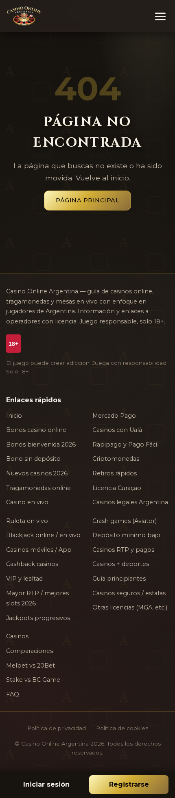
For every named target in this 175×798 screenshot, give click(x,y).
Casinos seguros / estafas (129, 593)
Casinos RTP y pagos (123, 549)
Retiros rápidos (114, 473)
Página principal (87, 200)
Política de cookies (122, 728)
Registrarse (129, 784)
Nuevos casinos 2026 (37, 473)
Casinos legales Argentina (130, 502)
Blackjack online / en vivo (43, 535)
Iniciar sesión (46, 784)
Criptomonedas (115, 458)
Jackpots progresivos (38, 618)
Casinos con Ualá (117, 430)
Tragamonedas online (38, 488)
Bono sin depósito (33, 458)
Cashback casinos (32, 564)
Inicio (14, 415)
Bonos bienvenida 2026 (41, 444)
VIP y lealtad (24, 578)
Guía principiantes (119, 578)
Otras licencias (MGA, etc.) (129, 607)
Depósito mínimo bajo (126, 535)
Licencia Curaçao (116, 488)
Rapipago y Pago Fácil (125, 444)
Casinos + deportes (120, 564)
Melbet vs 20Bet (30, 665)
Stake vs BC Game (33, 679)
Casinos (17, 636)
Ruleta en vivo (27, 521)
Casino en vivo (27, 502)
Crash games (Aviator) (124, 521)
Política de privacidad (56, 728)
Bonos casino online (36, 430)
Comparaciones (29, 651)
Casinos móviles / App (39, 549)
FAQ (12, 694)
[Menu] (160, 15)
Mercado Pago (114, 415)
